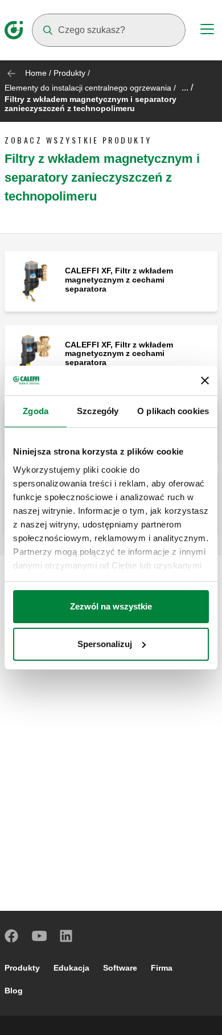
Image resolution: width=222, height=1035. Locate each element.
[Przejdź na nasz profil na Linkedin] (66, 936)
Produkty (69, 72)
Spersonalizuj (104, 644)
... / (187, 87)
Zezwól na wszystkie (111, 606)
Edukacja (71, 967)
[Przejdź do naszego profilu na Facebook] (12, 936)
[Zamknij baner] (205, 380)
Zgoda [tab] (35, 411)
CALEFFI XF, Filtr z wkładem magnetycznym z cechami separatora (119, 279)
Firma (161, 967)
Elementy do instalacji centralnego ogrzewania (88, 87)
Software (120, 967)
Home (36, 72)
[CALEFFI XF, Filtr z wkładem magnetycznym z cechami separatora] (35, 280)
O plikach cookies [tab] (173, 411)
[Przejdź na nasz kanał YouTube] (39, 936)
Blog (14, 990)
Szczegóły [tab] (97, 411)
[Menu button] (207, 30)
